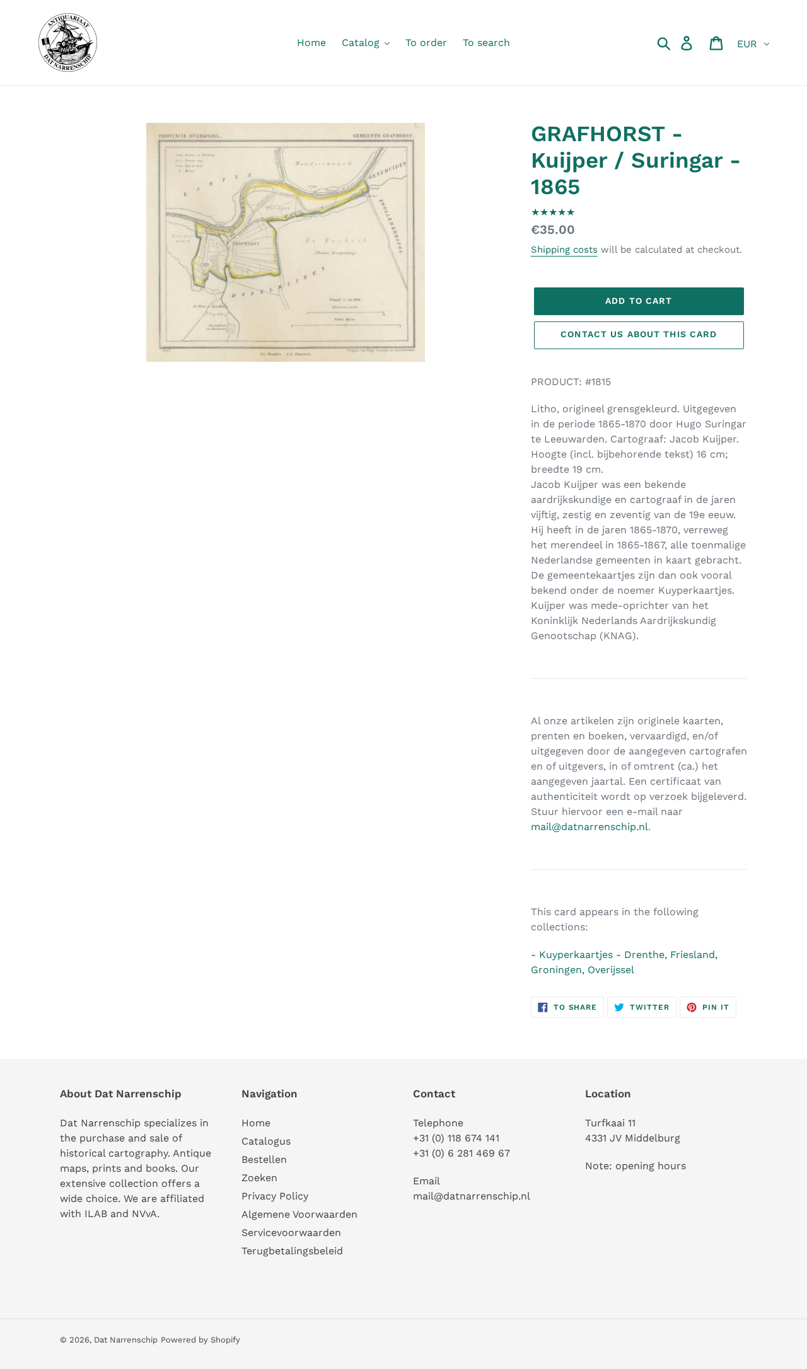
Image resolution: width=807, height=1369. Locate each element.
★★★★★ (553, 212)
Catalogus (266, 1141)
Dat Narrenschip (126, 1339)
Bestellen (264, 1159)
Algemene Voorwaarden (299, 1214)
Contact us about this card (638, 334)
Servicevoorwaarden (291, 1233)
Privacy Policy (274, 1196)
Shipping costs (564, 249)
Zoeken (259, 1178)
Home (255, 1123)
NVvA (144, 1214)
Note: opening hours (635, 1166)
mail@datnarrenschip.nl (589, 827)
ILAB (95, 1214)
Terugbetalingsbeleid (292, 1251)
